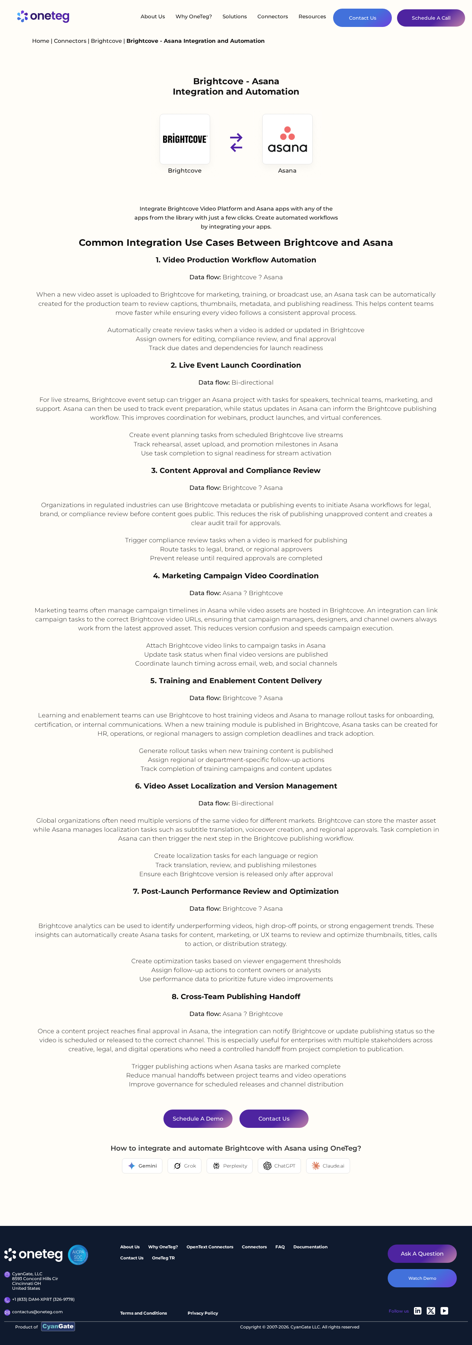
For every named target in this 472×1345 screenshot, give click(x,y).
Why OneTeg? (194, 16)
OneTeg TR (163, 1257)
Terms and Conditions (143, 1313)
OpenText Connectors (210, 1246)
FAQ (280, 1246)
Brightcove (107, 41)
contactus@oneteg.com (37, 1311)
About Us (153, 16)
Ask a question (422, 1253)
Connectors (272, 16)
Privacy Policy (203, 1313)
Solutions (235, 16)
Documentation (310, 1246)
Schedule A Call (431, 18)
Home (40, 41)
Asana (287, 170)
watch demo (422, 1278)
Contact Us (362, 18)
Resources (312, 16)
